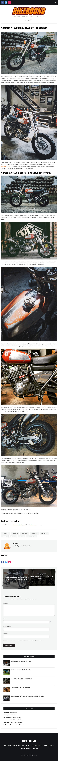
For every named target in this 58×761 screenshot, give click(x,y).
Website (5, 633)
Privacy (15, 746)
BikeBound (29, 741)
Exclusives (15, 533)
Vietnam (13, 536)
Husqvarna (24, 533)
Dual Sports (6, 533)
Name (5, 619)
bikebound (16, 543)
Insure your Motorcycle (10, 715)
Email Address (7, 626)
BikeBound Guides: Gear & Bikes (13, 722)
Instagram (22, 525)
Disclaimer (21, 746)
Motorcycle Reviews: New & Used (13, 725)
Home (5, 746)
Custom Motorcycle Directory (12, 717)
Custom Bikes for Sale (10, 712)
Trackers (5, 536)
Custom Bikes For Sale (25, 748)
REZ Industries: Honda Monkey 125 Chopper (21, 661)
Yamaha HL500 (5, 166)
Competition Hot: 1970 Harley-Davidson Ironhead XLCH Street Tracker (27, 696)
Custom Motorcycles (37, 746)
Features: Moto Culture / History (13, 720)
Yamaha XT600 (31, 536)
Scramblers (34, 533)
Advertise (27, 746)
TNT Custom (44, 533)
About (9, 746)
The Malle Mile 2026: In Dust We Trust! (20, 687)
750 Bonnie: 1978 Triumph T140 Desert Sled (21, 679)
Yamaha (21, 536)
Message (5, 603)
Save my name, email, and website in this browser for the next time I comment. (24, 640)
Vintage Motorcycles (49, 746)
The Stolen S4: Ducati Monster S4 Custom (21, 670)
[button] (29, 20)
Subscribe (35, 748)
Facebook (16, 525)
